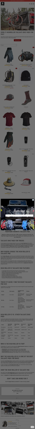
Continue (19, 218)
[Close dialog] (33, 200)
